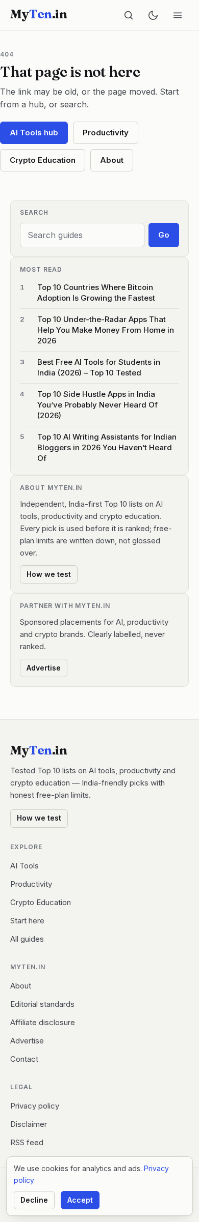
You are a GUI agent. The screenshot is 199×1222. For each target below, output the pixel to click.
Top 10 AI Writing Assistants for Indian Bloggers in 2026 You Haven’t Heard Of (107, 447)
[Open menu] (177, 15)
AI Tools (24, 865)
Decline (34, 1200)
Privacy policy (34, 1106)
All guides (27, 939)
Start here (27, 920)
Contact (24, 1059)
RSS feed (26, 1142)
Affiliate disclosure (42, 1022)
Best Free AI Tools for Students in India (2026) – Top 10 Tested (98, 367)
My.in (38, 14)
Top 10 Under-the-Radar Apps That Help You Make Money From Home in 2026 (105, 329)
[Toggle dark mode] (153, 15)
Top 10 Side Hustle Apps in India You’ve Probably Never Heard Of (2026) (97, 404)
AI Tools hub (34, 132)
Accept (80, 1200)
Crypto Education (43, 160)
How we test (49, 574)
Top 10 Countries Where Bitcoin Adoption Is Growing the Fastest (96, 292)
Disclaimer (28, 1124)
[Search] (128, 15)
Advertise (44, 667)
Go (163, 235)
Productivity (106, 132)
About (111, 160)
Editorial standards (42, 1004)
